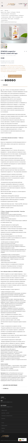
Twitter (8, 80)
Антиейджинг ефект (11, 67)
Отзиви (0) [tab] (5, 388)
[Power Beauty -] (10, 4)
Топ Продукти (3, 71)
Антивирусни (20, 65)
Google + (12, 80)
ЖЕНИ (23, 67)
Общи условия (4, 410)
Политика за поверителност (7, 415)
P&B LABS (7, 65)
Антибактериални (13, 65)
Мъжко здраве (7, 70)
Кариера (3, 428)
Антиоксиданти (18, 67)
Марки (23, 68)
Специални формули (21, 70)
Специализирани (13, 70)
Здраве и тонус (19, 68)
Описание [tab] (5, 85)
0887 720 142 (23, 3)
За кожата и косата (11, 68)
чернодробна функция (11, 71)
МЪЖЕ (2, 70)
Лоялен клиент (4, 425)
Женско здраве (4, 68)
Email (15, 80)
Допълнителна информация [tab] (10, 385)
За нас (3, 422)
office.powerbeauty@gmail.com (6, 406)
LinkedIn (10, 80)
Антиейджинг (3, 67)
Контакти (3, 418)
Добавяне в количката (16, 76)
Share (2, 80)
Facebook (6, 80)
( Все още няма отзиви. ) (11, 55)
